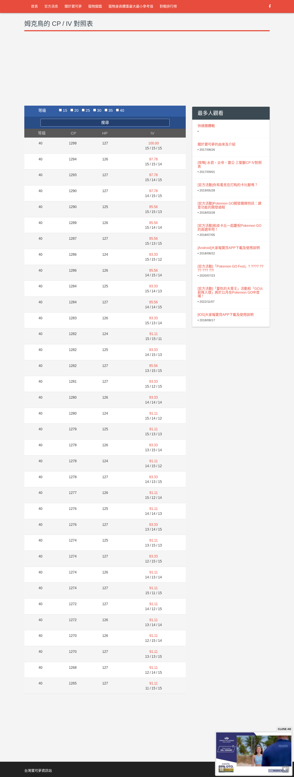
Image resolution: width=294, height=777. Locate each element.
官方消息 (51, 6)
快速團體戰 (206, 126)
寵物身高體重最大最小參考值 (130, 6)
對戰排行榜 (168, 6)
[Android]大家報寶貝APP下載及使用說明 (229, 248)
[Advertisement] (105, 73)
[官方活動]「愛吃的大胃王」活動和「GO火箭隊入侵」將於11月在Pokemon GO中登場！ (230, 292)
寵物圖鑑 (95, 6)
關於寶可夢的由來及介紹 (216, 144)
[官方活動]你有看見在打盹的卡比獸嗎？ (228, 185)
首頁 (34, 6)
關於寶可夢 (73, 6)
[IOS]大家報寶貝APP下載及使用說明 (226, 314)
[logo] (24, 6)
